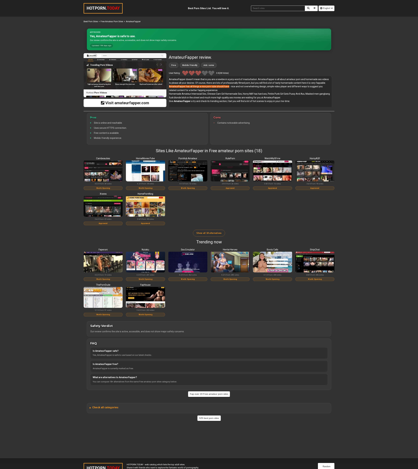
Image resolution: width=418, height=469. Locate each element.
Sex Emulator (188, 249)
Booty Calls (272, 249)
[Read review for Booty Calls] (272, 262)
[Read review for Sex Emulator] (187, 262)
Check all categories (105, 407)
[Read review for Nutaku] (145, 262)
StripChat (315, 249)
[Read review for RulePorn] (230, 171)
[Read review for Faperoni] (103, 262)
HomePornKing (145, 193)
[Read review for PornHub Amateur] (187, 171)
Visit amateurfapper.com (126, 103)
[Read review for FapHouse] (145, 297)
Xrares (103, 193)
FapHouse (145, 285)
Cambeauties (103, 158)
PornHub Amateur (187, 158)
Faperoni (103, 249)
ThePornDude (103, 285)
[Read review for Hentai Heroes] (230, 262)
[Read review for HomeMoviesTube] (145, 171)
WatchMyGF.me (272, 158)
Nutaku (145, 249)
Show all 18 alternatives (208, 233)
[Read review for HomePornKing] (145, 206)
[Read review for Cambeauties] (103, 171)
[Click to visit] (125, 75)
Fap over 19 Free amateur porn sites (209, 394)
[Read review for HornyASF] (314, 171)
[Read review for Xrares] (103, 206)
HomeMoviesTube (145, 158)
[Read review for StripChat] (314, 262)
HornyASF (315, 158)
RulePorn (230, 158)
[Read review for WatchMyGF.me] (272, 171)
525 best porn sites (209, 418)
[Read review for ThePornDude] (103, 297)
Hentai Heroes (230, 249)
